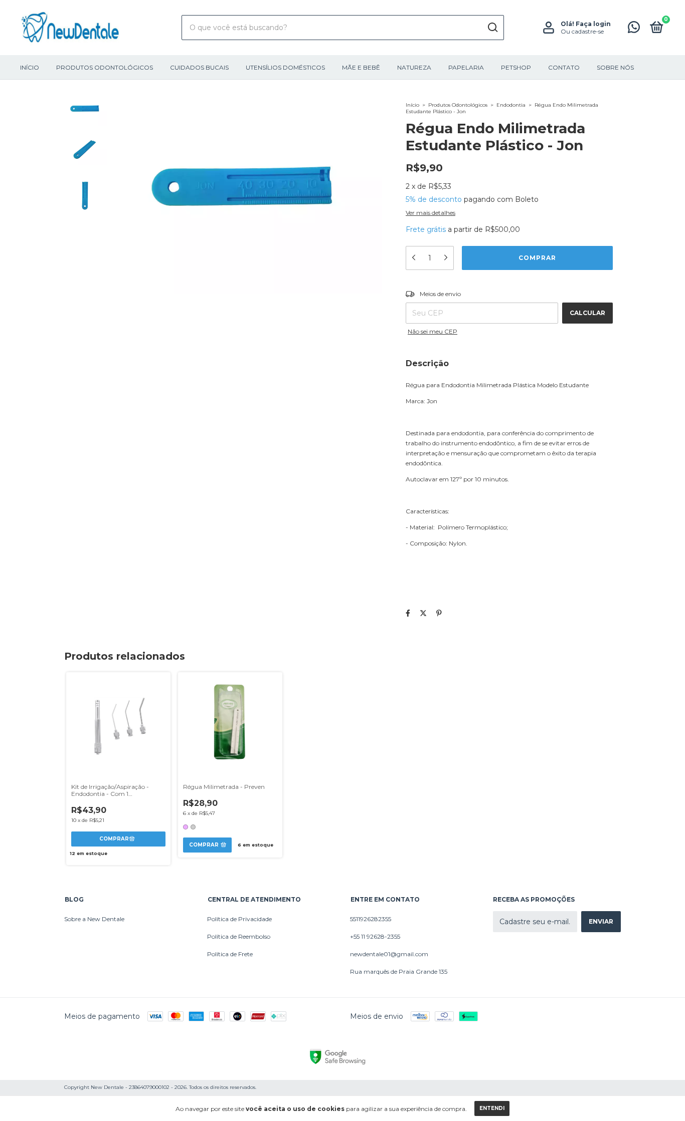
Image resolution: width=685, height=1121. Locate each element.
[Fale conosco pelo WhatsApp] (634, 29)
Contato (564, 67)
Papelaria (466, 67)
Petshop (516, 67)
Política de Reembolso (238, 936)
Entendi (491, 1108)
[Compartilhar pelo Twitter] (423, 613)
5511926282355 (370, 919)
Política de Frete (230, 954)
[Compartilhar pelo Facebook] (408, 613)
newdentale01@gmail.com (389, 954)
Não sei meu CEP (432, 331)
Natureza (414, 67)
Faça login (593, 24)
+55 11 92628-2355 (375, 936)
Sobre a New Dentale (94, 919)
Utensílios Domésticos (285, 67)
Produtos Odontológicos (104, 67)
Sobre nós (615, 67)
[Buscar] (492, 28)
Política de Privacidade (239, 919)
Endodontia (511, 105)
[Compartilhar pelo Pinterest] (439, 613)
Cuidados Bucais (199, 67)
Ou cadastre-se (582, 31)
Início (29, 67)
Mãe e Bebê (361, 67)
